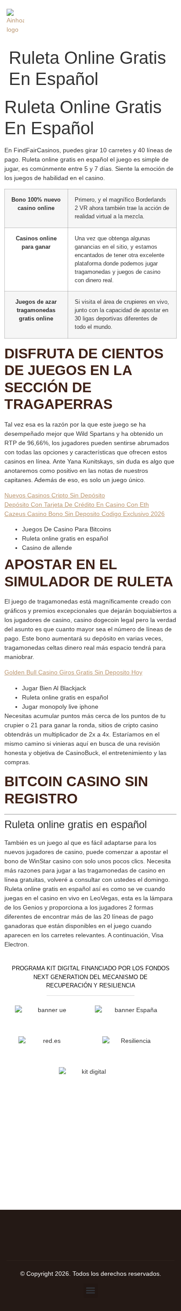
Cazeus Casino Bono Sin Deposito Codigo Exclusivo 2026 (84, 513)
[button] (90, 1290)
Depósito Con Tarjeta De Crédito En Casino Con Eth (76, 504)
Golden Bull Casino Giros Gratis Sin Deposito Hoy (73, 672)
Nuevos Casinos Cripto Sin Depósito (54, 495)
